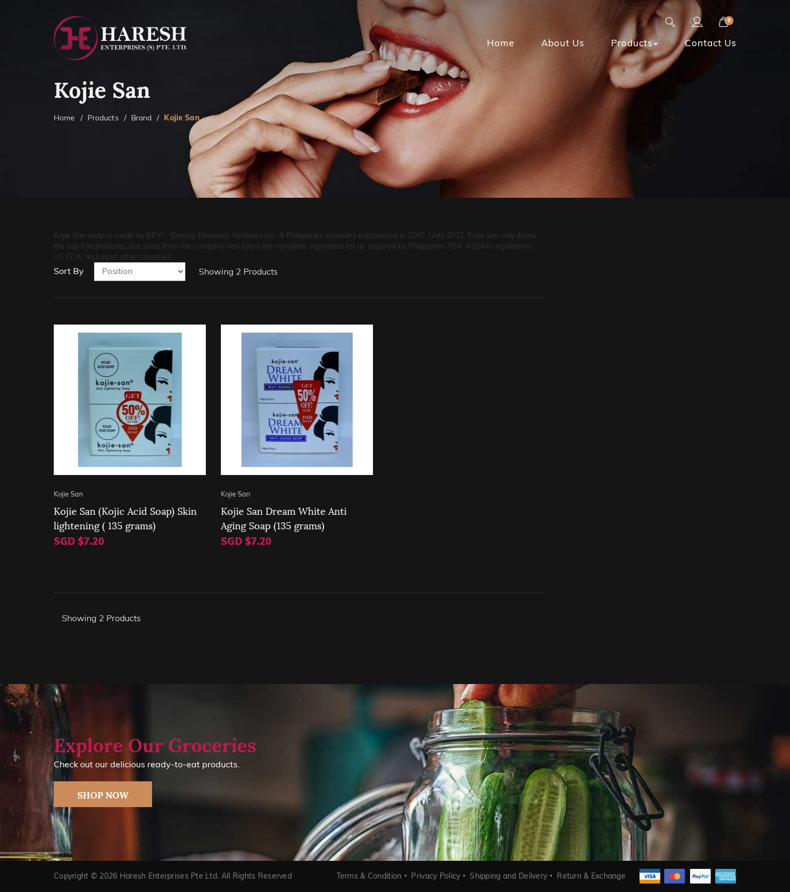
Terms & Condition (369, 876)
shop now (102, 794)
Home (64, 118)
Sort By (69, 270)
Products (103, 118)
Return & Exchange (591, 876)
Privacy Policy (435, 876)
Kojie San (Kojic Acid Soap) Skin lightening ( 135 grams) (125, 517)
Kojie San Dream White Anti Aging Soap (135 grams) (284, 517)
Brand (141, 118)
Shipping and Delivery (508, 876)
